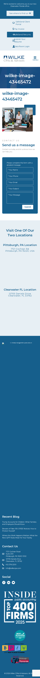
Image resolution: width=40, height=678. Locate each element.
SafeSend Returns (22, 35)
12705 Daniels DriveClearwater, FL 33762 (20, 294)
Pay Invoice (19, 29)
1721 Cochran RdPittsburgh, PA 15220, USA (20, 250)
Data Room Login (22, 46)
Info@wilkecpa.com (13, 568)
